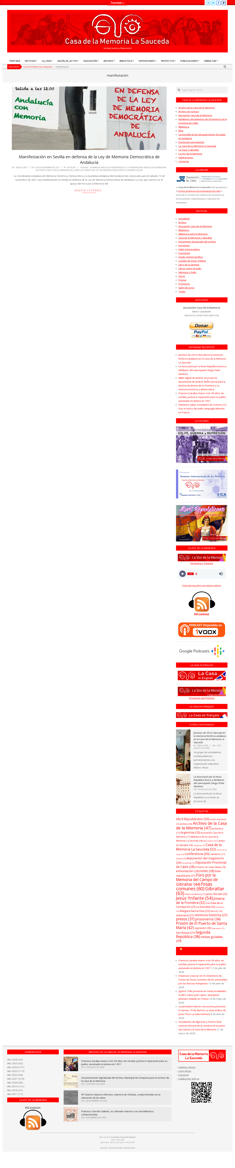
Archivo (182, 222)
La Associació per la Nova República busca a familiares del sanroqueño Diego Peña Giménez (202, 370)
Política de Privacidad (115, 1148)
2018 (15, 1090)
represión (202, 928)
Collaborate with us (188, 1078)
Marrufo (216, 911)
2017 (15, 1094)
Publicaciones (185, 157)
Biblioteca (183, 126)
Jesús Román (216, 894)
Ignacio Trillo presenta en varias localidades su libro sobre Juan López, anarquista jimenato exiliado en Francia (202, 994)
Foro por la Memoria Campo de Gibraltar (203, 951)
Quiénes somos (187, 1067)
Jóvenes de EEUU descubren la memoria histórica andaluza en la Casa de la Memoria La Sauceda (202, 358)
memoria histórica (211, 915)
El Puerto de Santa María (210, 867)
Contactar (183, 161)
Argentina (190, 832)
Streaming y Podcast (201, 563)
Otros (181, 276)
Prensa (182, 280)
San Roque (185, 932)
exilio (207, 871)
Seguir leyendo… (89, 190)
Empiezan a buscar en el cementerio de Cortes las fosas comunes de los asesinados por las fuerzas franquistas (202, 979)
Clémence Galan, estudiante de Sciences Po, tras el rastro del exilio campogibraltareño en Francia (202, 408)
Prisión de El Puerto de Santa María (201, 925)
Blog (180, 130)
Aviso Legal (103, 1148)
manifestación (135, 170)
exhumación (188, 871)
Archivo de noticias (188, 111)
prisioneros (208, 919)
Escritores (184, 245)
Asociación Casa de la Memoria (195, 115)
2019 (15, 1086)
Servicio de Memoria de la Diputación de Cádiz (199, 191)
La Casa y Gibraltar (188, 149)
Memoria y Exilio (187, 272)
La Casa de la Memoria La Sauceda (197, 146)
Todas (181, 291)
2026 (15, 1059)
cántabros (217, 854)
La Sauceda (205, 907)
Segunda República (193, 934)
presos (185, 919)
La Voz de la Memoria (190, 153)
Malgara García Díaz (195, 911)
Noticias (71, 167)
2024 (15, 1067)
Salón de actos (186, 287)
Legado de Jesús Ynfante (192, 260)
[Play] (182, 574)
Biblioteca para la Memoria (193, 233)
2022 (15, 1074)
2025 (15, 1063)
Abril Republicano (192, 819)
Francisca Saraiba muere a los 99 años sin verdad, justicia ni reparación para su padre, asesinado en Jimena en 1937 (202, 397)
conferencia (197, 853)
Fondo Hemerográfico (190, 257)
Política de (129, 1148)
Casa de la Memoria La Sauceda (199, 846)
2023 (15, 1071)
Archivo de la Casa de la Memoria (196, 107)
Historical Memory (195, 894)
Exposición (184, 253)
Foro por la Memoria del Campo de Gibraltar (71, 170)
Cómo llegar (184, 1071)
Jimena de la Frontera (200, 900)
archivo (186, 823)
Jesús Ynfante (194, 898)
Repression (218, 928)
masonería (185, 915)
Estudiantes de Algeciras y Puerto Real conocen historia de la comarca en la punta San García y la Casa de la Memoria (201, 1025)
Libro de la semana (188, 264)
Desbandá (188, 863)
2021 (15, 1078)
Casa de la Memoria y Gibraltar (195, 237)
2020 (15, 1082)
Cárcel (181, 858)
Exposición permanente (191, 142)
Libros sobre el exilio (189, 268)
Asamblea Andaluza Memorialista (108, 167)
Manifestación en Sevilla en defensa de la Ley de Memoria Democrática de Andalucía (89, 159)
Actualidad (184, 218)
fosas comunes (194, 886)
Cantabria (199, 845)
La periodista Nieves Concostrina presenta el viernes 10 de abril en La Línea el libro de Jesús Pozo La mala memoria (202, 1010)
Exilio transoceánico (189, 249)
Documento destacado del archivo (197, 241)
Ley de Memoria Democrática (111, 170)
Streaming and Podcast (202, 698)
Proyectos (184, 283)
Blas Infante (210, 841)
